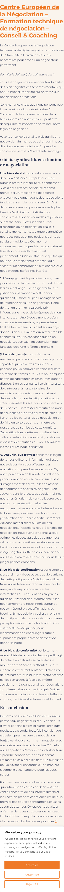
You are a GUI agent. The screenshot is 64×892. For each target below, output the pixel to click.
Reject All (32, 884)
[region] (32, 859)
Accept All (32, 865)
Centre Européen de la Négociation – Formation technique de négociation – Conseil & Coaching (31, 21)
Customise (32, 874)
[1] (55, 821)
